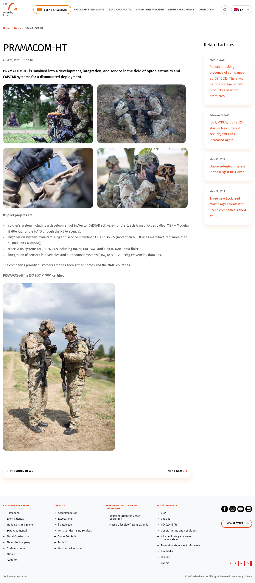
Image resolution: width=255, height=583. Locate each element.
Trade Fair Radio (67, 536)
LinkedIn (248, 509)
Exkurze (165, 557)
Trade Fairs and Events (89, 9)
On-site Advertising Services (75, 530)
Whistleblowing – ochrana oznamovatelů (176, 538)
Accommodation (67, 513)
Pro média (167, 551)
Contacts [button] (205, 9)
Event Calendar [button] (55, 9)
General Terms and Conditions (179, 530)
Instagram (232, 509)
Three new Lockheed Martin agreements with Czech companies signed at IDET (228, 207)
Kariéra (165, 563)
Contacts (12, 560)
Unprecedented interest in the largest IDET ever (227, 169)
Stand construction (150, 9)
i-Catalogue (65, 524)
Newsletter (235, 523)
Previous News (21, 471)
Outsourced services (70, 548)
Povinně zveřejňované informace (180, 545)
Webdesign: (238, 576)
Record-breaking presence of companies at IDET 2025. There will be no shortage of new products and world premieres (227, 81)
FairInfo (62, 542)
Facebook (224, 509)
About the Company (181, 9)
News (17, 28)
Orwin (248, 576)
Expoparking (65, 518)
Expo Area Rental (120, 9)
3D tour (11, 554)
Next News (176, 471)
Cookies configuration (15, 576)
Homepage (13, 513)
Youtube (240, 509)
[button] (225, 9)
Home (6, 28)
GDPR (164, 513)
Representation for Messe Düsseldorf (124, 518)
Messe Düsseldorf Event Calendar (129, 524)
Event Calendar (16, 518)
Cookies (165, 518)
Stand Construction (18, 536)
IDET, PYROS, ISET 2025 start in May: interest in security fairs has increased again (226, 131)
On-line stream (16, 548)
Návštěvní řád (169, 524)
